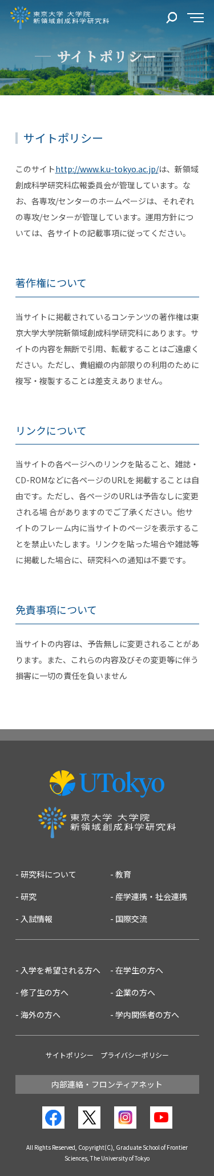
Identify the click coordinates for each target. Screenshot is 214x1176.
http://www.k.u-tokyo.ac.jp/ (107, 169)
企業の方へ (135, 992)
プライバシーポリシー (134, 1055)
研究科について (48, 874)
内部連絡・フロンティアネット (107, 1084)
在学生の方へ (139, 970)
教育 (123, 874)
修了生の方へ (44, 992)
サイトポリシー (70, 1055)
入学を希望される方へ (60, 970)
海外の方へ (40, 1014)
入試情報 (37, 918)
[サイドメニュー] (195, 18)
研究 (29, 896)
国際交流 (131, 918)
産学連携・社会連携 (151, 896)
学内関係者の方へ (147, 1014)
